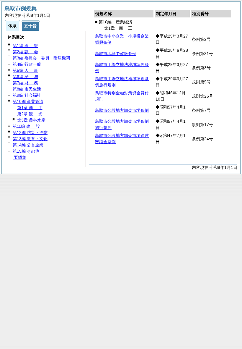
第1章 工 (29, 107)
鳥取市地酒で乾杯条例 (115, 53)
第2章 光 (29, 114)
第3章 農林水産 (31, 120)
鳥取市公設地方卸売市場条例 (122, 110)
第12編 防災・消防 (30, 132)
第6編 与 (25, 76)
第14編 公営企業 (28, 145)
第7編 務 (25, 82)
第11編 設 (26, 126)
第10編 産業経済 (28, 101)
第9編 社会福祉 (27, 95)
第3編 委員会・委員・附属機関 (41, 58)
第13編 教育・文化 (30, 138)
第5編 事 (25, 70)
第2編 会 (25, 51)
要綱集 (19, 157)
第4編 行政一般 (27, 64)
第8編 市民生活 (27, 89)
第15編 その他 (26, 151)
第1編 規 (25, 45)
